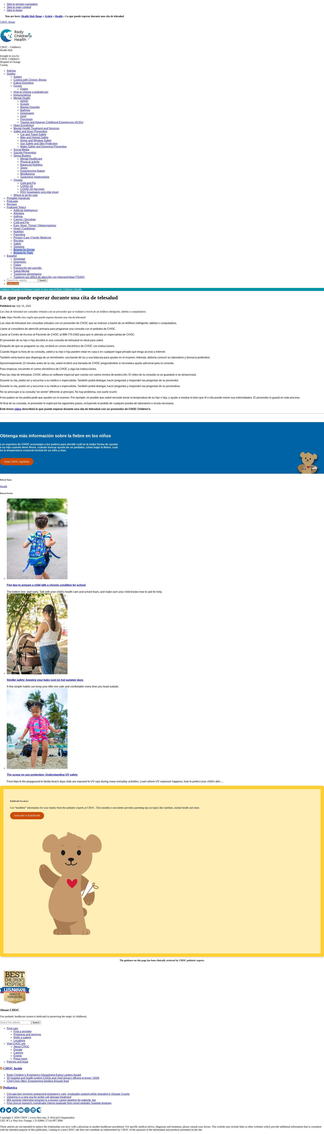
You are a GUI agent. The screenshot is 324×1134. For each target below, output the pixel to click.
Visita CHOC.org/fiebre (16, 461)
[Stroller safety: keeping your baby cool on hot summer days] (37, 673)
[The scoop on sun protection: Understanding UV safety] (37, 768)
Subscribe (13, 283)
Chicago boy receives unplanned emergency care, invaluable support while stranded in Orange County (68, 1094)
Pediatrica (10, 1087)
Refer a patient (22, 1037)
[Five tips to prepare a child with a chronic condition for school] (37, 578)
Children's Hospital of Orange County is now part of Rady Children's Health (41, 289)
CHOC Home (7, 22)
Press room (20, 1058)
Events (18, 1055)
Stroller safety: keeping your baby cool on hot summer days (45, 680)
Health (59, 16)
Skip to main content (19, 7)
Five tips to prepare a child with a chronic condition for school (46, 585)
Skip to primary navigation (22, 4)
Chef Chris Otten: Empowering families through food (38, 1081)
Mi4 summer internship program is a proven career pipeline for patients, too (51, 1100)
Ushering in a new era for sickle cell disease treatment (39, 1097)
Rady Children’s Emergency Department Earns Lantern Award (44, 1074)
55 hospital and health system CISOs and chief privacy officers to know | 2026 (53, 1078)
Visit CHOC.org (16, 1043)
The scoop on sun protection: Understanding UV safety (42, 774)
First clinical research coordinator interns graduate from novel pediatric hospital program (59, 1103)
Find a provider (23, 1031)
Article (48, 16)
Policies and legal (17, 1061)
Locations (19, 1040)
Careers (18, 1052)
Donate (18, 1049)
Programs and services (27, 1034)
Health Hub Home (31, 16)
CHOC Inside (12, 1068)
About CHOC (21, 1046)
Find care (12, 1028)
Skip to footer (14, 10)
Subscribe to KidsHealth (27, 815)
